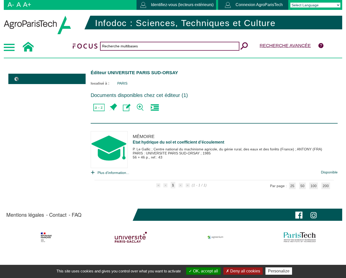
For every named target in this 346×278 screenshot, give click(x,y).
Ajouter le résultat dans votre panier (113, 107)
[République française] (46, 237)
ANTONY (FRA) (309, 149)
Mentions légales (25, 214)
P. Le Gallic (142, 149)
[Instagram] (313, 214)
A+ (27, 4)
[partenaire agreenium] (215, 237)
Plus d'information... (113, 173)
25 (292, 186)
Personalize (279, 271)
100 (314, 186)
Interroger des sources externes (154, 107)
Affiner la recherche (140, 107)
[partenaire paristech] (300, 237)
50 (302, 186)
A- (11, 4)
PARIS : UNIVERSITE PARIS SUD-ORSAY (167, 153)
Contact (58, 214)
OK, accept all (205, 271)
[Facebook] (299, 214)
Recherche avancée (285, 45)
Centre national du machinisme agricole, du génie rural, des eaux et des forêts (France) (224, 149)
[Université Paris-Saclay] (131, 237)
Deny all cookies (244, 271)
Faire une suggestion (126, 107)
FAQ (77, 214)
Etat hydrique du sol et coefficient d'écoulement (178, 142)
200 (326, 186)
